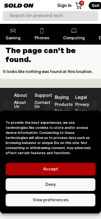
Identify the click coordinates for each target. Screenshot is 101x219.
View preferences (50, 200)
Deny (50, 184)
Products (64, 105)
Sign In (64, 6)
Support (43, 95)
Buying (62, 97)
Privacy (82, 105)
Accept (50, 169)
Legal (81, 97)
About (20, 95)
